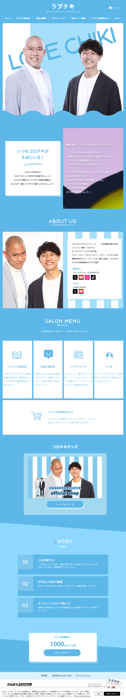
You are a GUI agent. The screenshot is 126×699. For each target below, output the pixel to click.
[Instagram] (87, 277)
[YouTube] (81, 277)
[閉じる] (123, 693)
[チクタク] (93, 277)
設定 (98, 693)
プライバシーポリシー (82, 696)
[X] (75, 277)
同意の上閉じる (112, 693)
